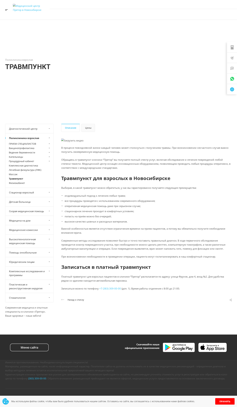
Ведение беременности (22, 152)
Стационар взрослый (21, 192)
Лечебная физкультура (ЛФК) (25, 169)
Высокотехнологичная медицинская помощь (22, 241)
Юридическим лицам (22, 261)
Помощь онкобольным (23, 252)
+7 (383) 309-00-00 (201, 4)
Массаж (13, 174)
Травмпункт (16, 178)
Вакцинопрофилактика (21, 148)
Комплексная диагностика (23, 165)
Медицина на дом (19, 220)
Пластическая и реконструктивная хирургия (25, 286)
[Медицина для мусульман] (201, 14)
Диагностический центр (23, 128)
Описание (70, 127)
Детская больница (19, 201)
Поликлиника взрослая (24, 138)
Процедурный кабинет (21, 161)
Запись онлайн (222, 14)
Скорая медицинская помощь (26, 211)
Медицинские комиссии (23, 230)
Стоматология (17, 297)
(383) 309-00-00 (37, 378)
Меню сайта (29, 347)
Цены (88, 127)
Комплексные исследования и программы (27, 273)
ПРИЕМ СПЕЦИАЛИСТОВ (22, 143)
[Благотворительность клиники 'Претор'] (192, 14)
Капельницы (16, 156)
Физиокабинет (17, 183)
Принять (224, 401)
